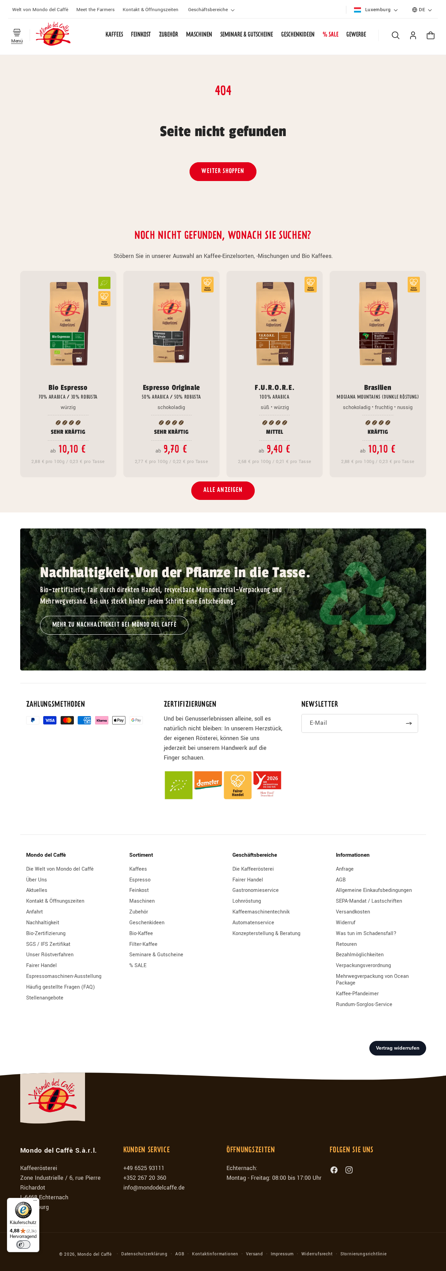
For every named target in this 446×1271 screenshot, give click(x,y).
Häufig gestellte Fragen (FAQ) (60, 987)
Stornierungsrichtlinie (363, 1254)
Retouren (346, 944)
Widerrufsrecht (316, 1254)
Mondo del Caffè (94, 1254)
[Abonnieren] (409, 723)
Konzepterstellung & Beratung (266, 933)
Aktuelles (36, 890)
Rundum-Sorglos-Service (364, 1004)
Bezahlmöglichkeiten (360, 954)
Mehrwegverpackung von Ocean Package (372, 980)
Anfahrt (34, 912)
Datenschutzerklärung (144, 1254)
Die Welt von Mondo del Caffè (60, 869)
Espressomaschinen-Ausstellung (63, 976)
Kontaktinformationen (215, 1254)
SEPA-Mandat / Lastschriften (369, 901)
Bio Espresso (68, 391)
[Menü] (35, 1202)
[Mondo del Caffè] (53, 35)
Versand (254, 1254)
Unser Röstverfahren (50, 954)
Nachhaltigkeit (42, 922)
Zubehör (138, 912)
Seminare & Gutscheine (156, 954)
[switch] (23, 1244)
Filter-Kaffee (143, 944)
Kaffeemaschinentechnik (261, 912)
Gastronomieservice (255, 890)
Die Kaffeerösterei (253, 869)
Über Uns (36, 880)
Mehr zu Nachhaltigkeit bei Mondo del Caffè (114, 625)
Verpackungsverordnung (363, 965)
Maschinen (142, 901)
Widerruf (345, 922)
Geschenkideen (146, 922)
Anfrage (345, 869)
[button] (212, 10)
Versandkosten (353, 912)
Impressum (282, 1254)
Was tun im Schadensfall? (366, 933)
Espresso (140, 880)
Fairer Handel (41, 965)
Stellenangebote (44, 998)
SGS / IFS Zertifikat (48, 944)
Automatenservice (253, 922)
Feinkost (139, 890)
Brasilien (378, 391)
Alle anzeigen (223, 490)
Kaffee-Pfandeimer (357, 993)
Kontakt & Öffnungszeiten (55, 901)
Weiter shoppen (222, 171)
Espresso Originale (171, 391)
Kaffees (138, 869)
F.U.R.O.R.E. (274, 391)
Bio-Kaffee (141, 933)
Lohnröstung (246, 901)
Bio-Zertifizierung (46, 933)
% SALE (137, 965)
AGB (341, 880)
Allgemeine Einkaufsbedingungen (374, 890)
